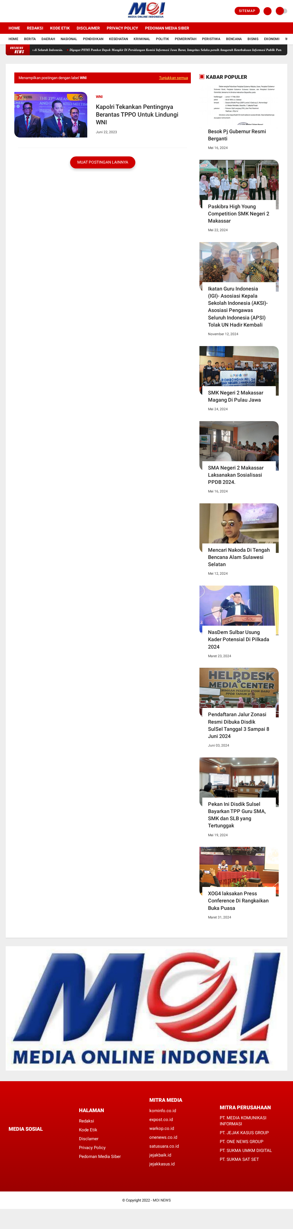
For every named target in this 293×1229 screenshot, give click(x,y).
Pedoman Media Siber (167, 28)
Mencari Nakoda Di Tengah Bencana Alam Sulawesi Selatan (239, 557)
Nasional (69, 39)
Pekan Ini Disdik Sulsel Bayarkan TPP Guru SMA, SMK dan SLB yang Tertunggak (237, 815)
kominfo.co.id (162, 1110)
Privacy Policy (122, 28)
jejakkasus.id (162, 1164)
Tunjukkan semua (173, 78)
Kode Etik (60, 28)
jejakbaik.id (160, 1155)
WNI (99, 97)
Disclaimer (88, 28)
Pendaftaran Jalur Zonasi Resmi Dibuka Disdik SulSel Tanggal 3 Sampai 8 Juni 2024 (238, 725)
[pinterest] (33, 1139)
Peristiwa (211, 39)
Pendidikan (93, 39)
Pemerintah (185, 39)
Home (14, 28)
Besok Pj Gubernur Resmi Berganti (237, 135)
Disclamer (88, 1138)
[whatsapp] (25, 1139)
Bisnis (253, 39)
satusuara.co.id (164, 1146)
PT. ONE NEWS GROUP (241, 1141)
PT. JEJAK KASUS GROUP (244, 1132)
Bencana (234, 39)
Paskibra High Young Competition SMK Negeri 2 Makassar (238, 213)
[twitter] (15, 11)
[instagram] (23, 11)
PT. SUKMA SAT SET (239, 1159)
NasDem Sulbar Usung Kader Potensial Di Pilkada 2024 (238, 639)
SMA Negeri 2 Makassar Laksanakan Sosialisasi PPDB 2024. (236, 475)
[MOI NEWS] (146, 19)
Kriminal (142, 39)
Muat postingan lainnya (102, 162)
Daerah (48, 39)
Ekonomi (272, 39)
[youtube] (30, 11)
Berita (30, 39)
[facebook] (7, 11)
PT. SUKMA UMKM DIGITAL (246, 1150)
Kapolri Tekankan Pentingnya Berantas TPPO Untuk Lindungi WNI (137, 114)
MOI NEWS (162, 1200)
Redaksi (35, 28)
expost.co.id (161, 1119)
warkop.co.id (161, 1128)
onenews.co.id (163, 1137)
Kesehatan (118, 39)
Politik (162, 39)
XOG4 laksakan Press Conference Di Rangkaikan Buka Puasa (238, 900)
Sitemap (247, 11)
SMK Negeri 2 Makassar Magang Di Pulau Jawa (235, 396)
